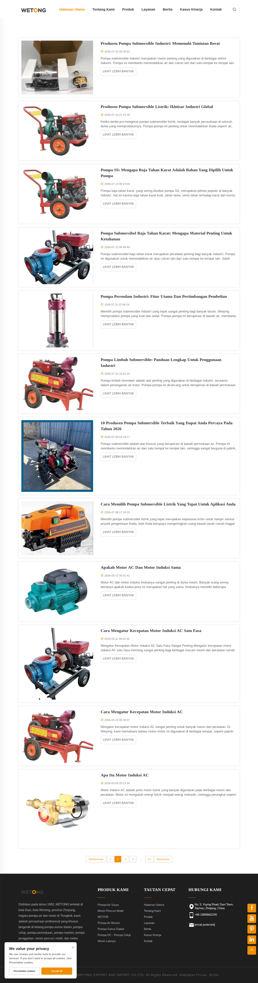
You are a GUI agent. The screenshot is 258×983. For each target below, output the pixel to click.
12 (149, 859)
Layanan (148, 9)
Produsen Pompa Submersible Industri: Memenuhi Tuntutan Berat (160, 43)
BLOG (214, 975)
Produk (128, 9)
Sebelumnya (96, 859)
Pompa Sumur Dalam (111, 929)
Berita (167, 9)
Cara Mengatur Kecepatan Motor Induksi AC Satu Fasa (151, 630)
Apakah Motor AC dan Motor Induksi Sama (141, 567)
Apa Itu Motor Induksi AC (125, 775)
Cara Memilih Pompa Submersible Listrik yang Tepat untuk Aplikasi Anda (168, 504)
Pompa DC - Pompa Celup (114, 935)
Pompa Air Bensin (109, 922)
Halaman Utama (72, 9)
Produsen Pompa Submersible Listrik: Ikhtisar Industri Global (157, 106)
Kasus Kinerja (191, 9)
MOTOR (103, 916)
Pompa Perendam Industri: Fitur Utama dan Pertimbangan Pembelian (164, 296)
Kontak (216, 9)
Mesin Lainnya (107, 941)
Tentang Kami (103, 9)
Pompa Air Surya (108, 904)
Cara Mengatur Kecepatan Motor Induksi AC (142, 711)
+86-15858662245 (206, 914)
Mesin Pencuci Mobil (110, 910)
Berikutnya (163, 859)
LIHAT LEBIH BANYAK (118, 71)
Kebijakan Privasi (193, 975)
